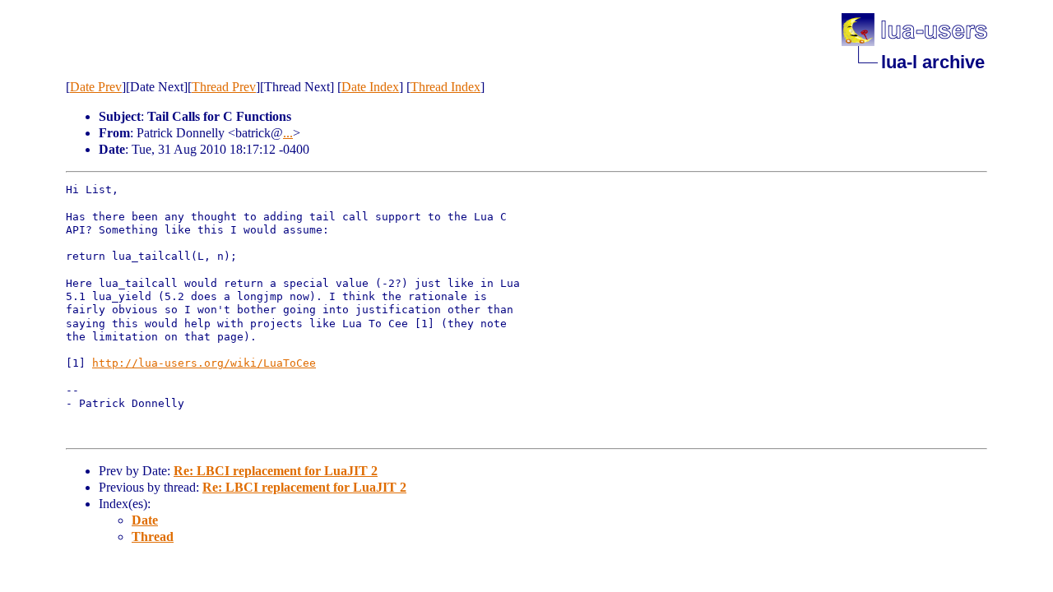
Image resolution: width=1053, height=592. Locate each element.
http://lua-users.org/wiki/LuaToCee (204, 363)
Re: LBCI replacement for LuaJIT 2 (276, 471)
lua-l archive (933, 62)
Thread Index (445, 87)
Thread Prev (224, 87)
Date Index (370, 87)
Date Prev (96, 87)
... (288, 133)
